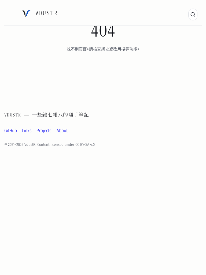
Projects (43, 130)
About (62, 130)
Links (26, 130)
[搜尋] (192, 14)
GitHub (10, 130)
